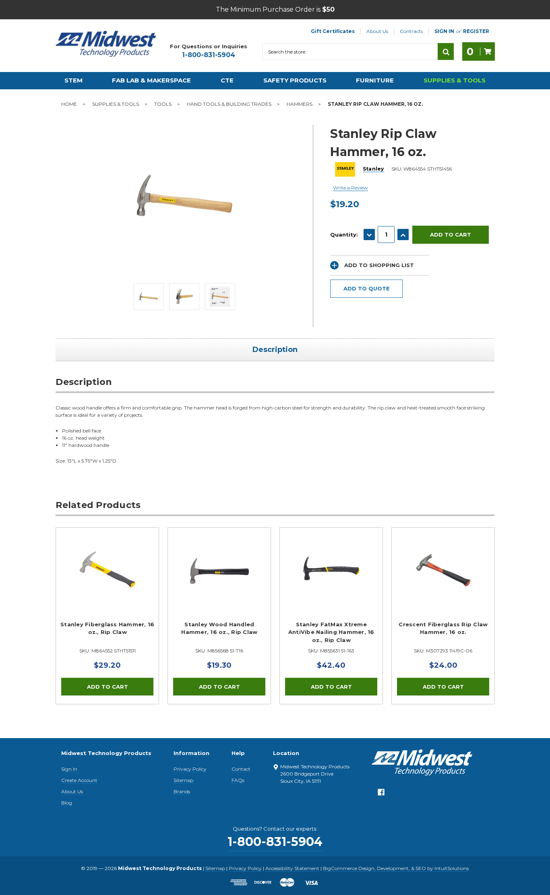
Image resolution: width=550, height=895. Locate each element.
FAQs (238, 780)
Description (275, 349)
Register (476, 31)
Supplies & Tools (455, 80)
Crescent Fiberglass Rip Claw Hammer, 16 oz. (443, 628)
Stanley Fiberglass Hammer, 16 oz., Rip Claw (107, 628)
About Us (377, 31)
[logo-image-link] (106, 44)
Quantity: (344, 234)
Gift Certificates (333, 31)
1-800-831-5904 (208, 55)
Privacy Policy (190, 769)
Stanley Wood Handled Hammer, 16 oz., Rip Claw (219, 628)
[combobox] (350, 51)
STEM (73, 80)
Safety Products (295, 80)
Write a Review (350, 188)
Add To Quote (366, 288)
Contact (241, 769)
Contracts (411, 31)
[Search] (446, 51)
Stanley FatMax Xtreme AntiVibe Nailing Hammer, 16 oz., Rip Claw (331, 632)
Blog (66, 803)
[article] (107, 615)
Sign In (69, 769)
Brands (182, 791)
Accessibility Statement (292, 868)
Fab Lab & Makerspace (151, 80)
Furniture (375, 80)
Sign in (444, 31)
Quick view (107, 571)
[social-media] (381, 794)
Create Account (79, 780)
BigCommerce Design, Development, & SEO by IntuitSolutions (396, 868)
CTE (227, 80)
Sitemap (183, 780)
